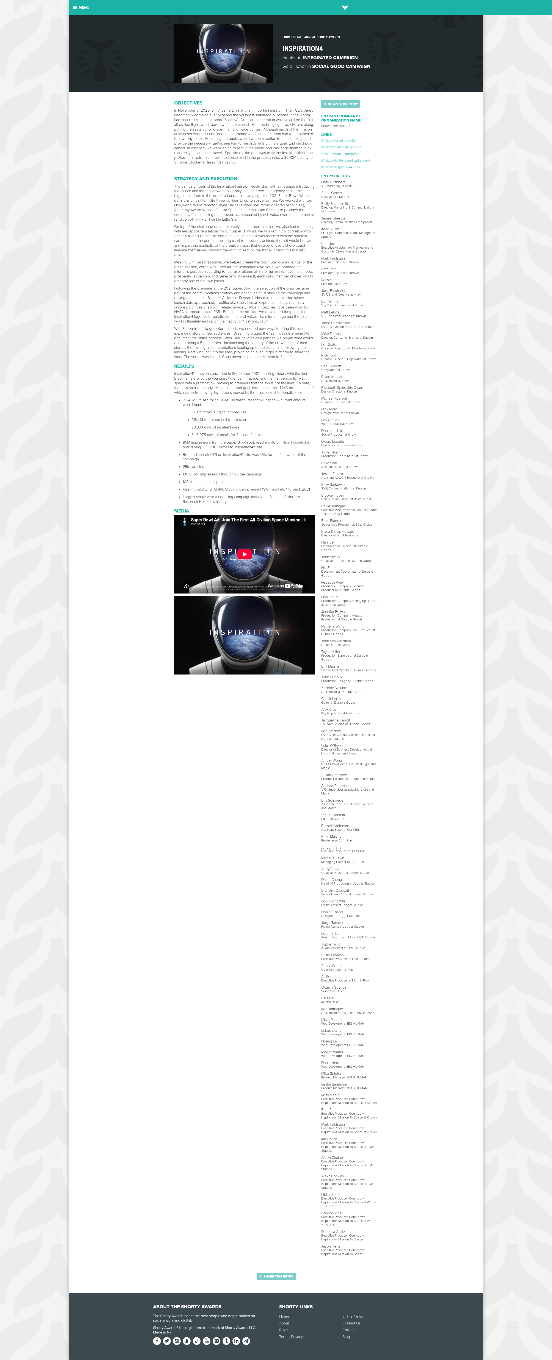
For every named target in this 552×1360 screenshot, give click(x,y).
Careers (349, 1330)
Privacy (297, 1337)
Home (284, 1316)
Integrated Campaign (330, 58)
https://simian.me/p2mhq (343, 147)
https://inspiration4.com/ (342, 167)
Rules (283, 1330)
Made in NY (162, 1332)
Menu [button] (84, 7)
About (284, 1323)
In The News (352, 1316)
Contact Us (351, 1323)
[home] (345, 7)
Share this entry (342, 104)
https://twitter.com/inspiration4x (347, 160)
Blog (346, 1337)
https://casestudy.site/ (340, 140)
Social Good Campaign (341, 66)
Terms (284, 1337)
